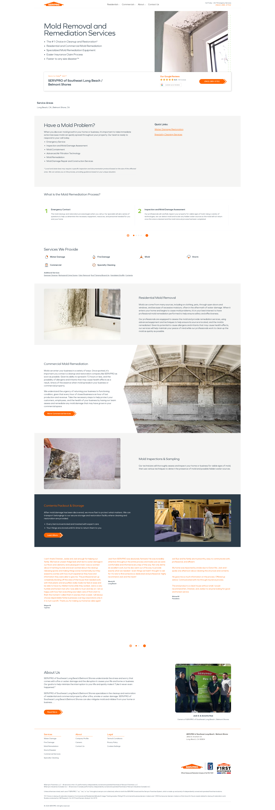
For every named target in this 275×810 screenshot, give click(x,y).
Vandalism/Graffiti (117, 275)
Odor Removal (84, 275)
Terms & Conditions (114, 738)
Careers (79, 742)
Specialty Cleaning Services (168, 134)
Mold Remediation (51, 746)
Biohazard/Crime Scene (68, 275)
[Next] (147, 235)
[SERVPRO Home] (54, 4)
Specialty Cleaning (51, 758)
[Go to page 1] (134, 235)
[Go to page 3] (139, 235)
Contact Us (153, 4)
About (141, 4)
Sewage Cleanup (51, 275)
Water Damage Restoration (169, 129)
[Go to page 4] (141, 235)
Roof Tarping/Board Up (100, 275)
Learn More (52, 535)
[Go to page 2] (136, 235)
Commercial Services (52, 754)
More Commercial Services (59, 413)
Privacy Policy (112, 742)
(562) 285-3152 (223, 5)
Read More (52, 712)
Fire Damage (49, 742)
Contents (129, 275)
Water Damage (50, 738)
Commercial (128, 4)
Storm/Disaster (50, 750)
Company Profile (82, 738)
